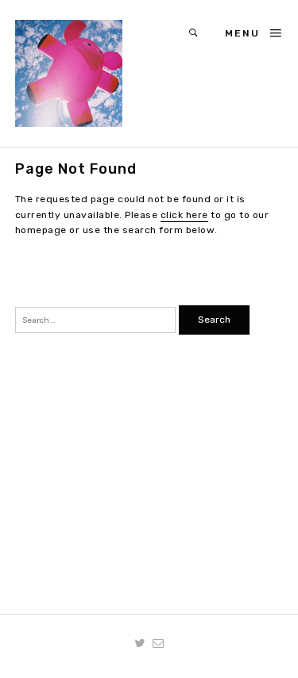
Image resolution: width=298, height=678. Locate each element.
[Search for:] (97, 319)
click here (184, 214)
